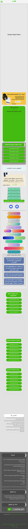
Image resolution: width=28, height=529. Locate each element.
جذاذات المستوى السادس (14, 360)
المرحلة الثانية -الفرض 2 (14, 192)
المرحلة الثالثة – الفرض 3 (14, 195)
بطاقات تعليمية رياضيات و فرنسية (14, 241)
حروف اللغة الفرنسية (8, 237)
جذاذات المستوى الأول (14, 344)
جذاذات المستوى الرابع (14, 353)
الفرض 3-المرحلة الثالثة (14, 151)
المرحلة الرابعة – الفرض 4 (14, 198)
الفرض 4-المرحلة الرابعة (14, 148)
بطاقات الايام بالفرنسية (14, 223)
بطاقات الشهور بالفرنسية (14, 216)
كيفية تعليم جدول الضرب (14, 251)
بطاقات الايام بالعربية (14, 220)
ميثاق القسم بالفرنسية (18, 230)
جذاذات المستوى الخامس (14, 356)
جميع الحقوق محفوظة (20, 514)
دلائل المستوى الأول (14, 373)
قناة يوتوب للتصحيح (14, 161)
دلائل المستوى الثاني (14, 377)
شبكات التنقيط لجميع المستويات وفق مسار (14, 200)
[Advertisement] (14, 20)
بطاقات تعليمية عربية (14, 244)
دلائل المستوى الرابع (14, 383)
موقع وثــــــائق (12, 514)
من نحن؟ (17, 524)
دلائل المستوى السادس (14, 389)
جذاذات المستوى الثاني (14, 347)
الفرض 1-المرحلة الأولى (14, 158)
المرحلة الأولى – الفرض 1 (14, 189)
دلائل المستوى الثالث (14, 380)
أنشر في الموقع (14, 525)
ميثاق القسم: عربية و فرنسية (14, 227)
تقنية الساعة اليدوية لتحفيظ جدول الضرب (14, 248)
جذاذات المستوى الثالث (14, 350)
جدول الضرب (7, 230)
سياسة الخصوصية (11, 524)
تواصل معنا (4, 524)
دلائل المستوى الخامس (14, 386)
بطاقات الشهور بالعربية (14, 213)
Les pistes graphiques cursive (14, 234)
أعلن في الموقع (23, 524)
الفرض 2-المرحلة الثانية (14, 154)
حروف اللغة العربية (20, 237)
